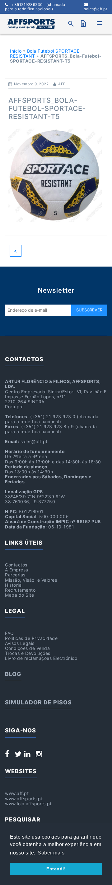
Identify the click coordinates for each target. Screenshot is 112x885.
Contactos (16, 564)
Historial (14, 585)
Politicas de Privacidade (31, 638)
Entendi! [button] (56, 868)
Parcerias (15, 574)
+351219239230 (35, 6)
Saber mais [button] (51, 852)
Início (15, 51)
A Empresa (16, 569)
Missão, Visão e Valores (31, 580)
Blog (13, 674)
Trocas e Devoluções (27, 653)
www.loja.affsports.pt (28, 803)
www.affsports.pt (24, 798)
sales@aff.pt (95, 9)
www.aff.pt (17, 793)
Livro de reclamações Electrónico (41, 658)
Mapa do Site (19, 595)
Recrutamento (20, 590)
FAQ (9, 633)
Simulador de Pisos (38, 702)
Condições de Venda (27, 648)
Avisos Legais (20, 643)
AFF (62, 84)
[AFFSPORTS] (31, 23)
